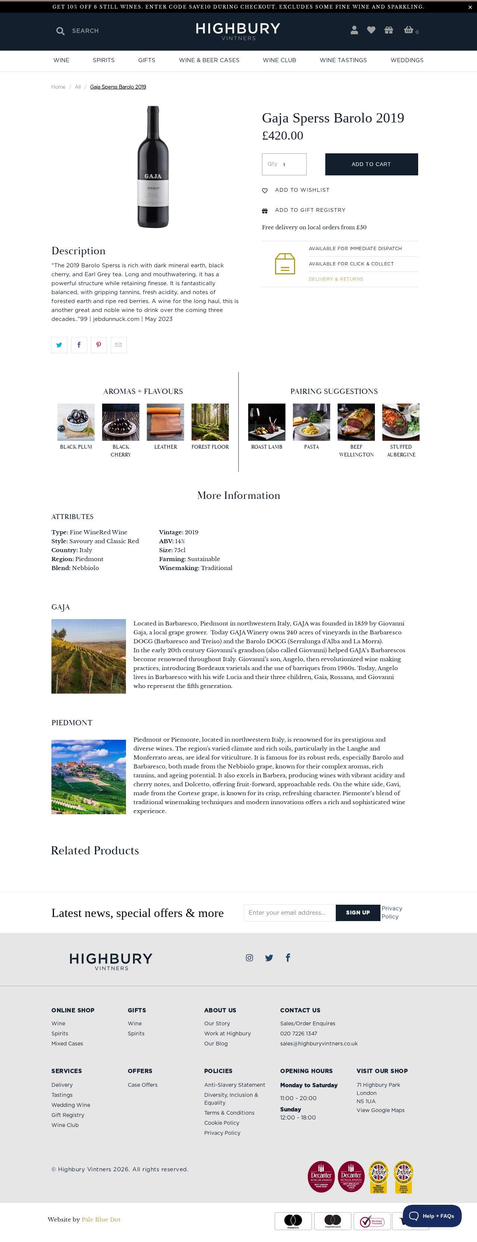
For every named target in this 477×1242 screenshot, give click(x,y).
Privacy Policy (392, 913)
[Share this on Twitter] (59, 345)
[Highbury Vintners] (238, 32)
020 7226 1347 (298, 1033)
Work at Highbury (227, 1033)
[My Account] (354, 30)
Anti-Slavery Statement (234, 1085)
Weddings (407, 60)
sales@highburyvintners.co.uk (319, 1044)
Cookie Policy (221, 1123)
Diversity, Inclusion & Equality (231, 1099)
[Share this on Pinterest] (99, 345)
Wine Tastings (343, 60)
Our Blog (216, 1044)
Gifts (146, 60)
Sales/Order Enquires (307, 1023)
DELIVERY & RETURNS (336, 279)
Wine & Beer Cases (209, 60)
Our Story (217, 1023)
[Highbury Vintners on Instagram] (250, 958)
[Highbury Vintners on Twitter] (269, 958)
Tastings (62, 1095)
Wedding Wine (70, 1105)
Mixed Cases (67, 1044)
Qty (272, 164)
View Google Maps (381, 1110)
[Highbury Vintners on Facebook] (288, 958)
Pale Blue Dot (101, 1219)
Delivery (62, 1085)
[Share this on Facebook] (79, 345)
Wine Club (279, 60)
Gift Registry (67, 1115)
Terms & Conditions (229, 1113)
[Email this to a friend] (119, 345)
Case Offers (143, 1085)
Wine (61, 60)
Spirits (104, 60)
